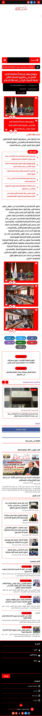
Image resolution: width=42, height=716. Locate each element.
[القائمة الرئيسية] (4, 60)
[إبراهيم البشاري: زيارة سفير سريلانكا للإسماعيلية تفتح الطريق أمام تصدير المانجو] (33, 517)
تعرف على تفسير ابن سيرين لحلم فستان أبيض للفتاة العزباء (17, 616)
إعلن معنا (34, 695)
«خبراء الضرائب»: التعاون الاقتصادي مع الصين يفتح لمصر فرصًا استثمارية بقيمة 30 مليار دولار (16, 530)
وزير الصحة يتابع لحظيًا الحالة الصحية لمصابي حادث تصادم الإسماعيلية (21, 180)
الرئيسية (33, 60)
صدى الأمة (36, 484)
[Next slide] (3, 382)
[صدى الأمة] (21, 8)
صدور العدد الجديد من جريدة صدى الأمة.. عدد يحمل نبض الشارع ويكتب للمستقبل (21, 479)
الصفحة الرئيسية (32, 89)
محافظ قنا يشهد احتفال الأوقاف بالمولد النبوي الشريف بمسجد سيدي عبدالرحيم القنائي (19, 601)
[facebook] (34, 2)
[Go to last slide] (6, 382)
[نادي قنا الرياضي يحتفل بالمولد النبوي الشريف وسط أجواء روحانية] (33, 552)
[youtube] (28, 2)
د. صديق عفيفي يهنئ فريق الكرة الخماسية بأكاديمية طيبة (17, 630)
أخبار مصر (22, 89)
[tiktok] (19, 713)
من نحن (35, 691)
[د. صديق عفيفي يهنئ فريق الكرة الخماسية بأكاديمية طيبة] (36, 629)
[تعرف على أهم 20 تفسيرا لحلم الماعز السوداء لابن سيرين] (36, 569)
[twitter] (31, 2)
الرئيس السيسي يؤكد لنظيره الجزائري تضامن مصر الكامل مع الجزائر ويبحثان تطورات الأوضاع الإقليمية (21, 194)
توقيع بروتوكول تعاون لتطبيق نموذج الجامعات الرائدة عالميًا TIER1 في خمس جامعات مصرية (20, 165)
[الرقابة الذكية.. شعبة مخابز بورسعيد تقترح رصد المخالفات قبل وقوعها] (33, 542)
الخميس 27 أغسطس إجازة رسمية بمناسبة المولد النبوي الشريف (21, 172)
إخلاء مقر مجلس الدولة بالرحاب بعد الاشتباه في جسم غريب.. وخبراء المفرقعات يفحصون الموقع (20, 157)
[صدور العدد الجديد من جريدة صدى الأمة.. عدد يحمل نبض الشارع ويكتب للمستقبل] (21, 465)
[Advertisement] (21, 34)
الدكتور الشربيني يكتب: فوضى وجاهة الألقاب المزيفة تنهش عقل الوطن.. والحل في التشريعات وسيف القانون (17, 585)
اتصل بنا (35, 700)
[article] (21, 359)
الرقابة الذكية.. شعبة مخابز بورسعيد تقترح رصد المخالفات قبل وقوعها (16, 541)
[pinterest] (16, 713)
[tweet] (10, 117)
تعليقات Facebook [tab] (21, 429)
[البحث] (3, 2)
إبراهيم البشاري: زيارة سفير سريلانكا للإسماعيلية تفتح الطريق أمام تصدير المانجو (16, 517)
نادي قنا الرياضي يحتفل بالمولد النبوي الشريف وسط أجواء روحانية (17, 551)
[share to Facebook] (14, 117)
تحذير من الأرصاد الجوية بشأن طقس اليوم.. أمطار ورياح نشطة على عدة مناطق (20, 187)
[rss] (13, 713)
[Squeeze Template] (32, 709)
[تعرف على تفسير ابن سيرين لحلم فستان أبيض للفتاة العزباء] (36, 615)
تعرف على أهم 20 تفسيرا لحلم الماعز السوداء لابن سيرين (17, 570)
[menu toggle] (38, 2)
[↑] (21, 705)
